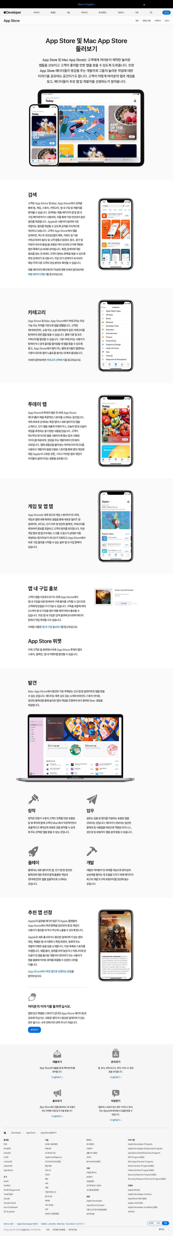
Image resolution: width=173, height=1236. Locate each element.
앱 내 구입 (48, 1196)
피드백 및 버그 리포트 (93, 1185)
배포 (46, 1179)
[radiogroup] (158, 1223)
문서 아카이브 (91, 1161)
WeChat (60, 1224)
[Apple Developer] (12, 12)
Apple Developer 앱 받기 (27, 1224)
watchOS (8, 1166)
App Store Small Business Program (144, 1153)
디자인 (47, 1175)
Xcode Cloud (10, 1203)
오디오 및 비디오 (50, 1161)
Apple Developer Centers (140, 1194)
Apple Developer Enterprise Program (145, 1148)
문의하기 (34, 1029)
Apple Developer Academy (140, 1207)
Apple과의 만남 (134, 1190)
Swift (6, 1181)
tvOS (6, 1157)
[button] (151, 12)
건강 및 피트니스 (50, 1192)
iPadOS (7, 1148)
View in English (86, 4)
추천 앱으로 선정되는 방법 (50, 971)
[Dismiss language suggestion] (143, 4)
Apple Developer (94, 1201)
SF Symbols (9, 1212)
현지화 (47, 1201)
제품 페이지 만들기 (37, 274)
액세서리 (48, 1148)
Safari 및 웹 (50, 1214)
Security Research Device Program (144, 1179)
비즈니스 (48, 1170)
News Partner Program (138, 1166)
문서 (88, 1144)
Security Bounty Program (140, 1175)
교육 (46, 1183)
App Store (12, 21)
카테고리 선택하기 (56, 360)
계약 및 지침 (73, 1230)
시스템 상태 (90, 1190)
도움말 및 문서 (91, 1172)
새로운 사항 (147, 21)
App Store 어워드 (135, 1198)
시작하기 (158, 21)
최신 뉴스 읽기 (9, 1224)
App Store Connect (95, 1205)
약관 (47, 1230)
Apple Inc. (25, 1230)
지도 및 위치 (49, 1205)
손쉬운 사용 (49, 1144)
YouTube (69, 1224)
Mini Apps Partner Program (140, 1161)
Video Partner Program (139, 1170)
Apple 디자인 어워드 (135, 1203)
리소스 (167, 21)
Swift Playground (12, 1190)
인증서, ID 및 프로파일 (94, 1210)
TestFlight (8, 1194)
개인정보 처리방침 (59, 1230)
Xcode (7, 1198)
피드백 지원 (90, 1214)
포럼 (88, 1181)
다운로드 (89, 1148)
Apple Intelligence (53, 1157)
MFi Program (134, 1157)
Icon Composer (11, 1207)
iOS (5, 1144)
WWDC (131, 1212)
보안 (46, 1209)
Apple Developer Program (140, 1144)
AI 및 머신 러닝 (50, 1153)
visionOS (8, 1161)
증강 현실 (48, 1166)
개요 (137, 21)
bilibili (44, 1224)
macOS (7, 1153)
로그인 (166, 12)
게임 (46, 1187)
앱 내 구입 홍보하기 (51, 627)
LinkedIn (52, 1224)
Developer (16, 1133)
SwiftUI (7, 1185)
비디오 (88, 1157)
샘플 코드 (89, 1153)
